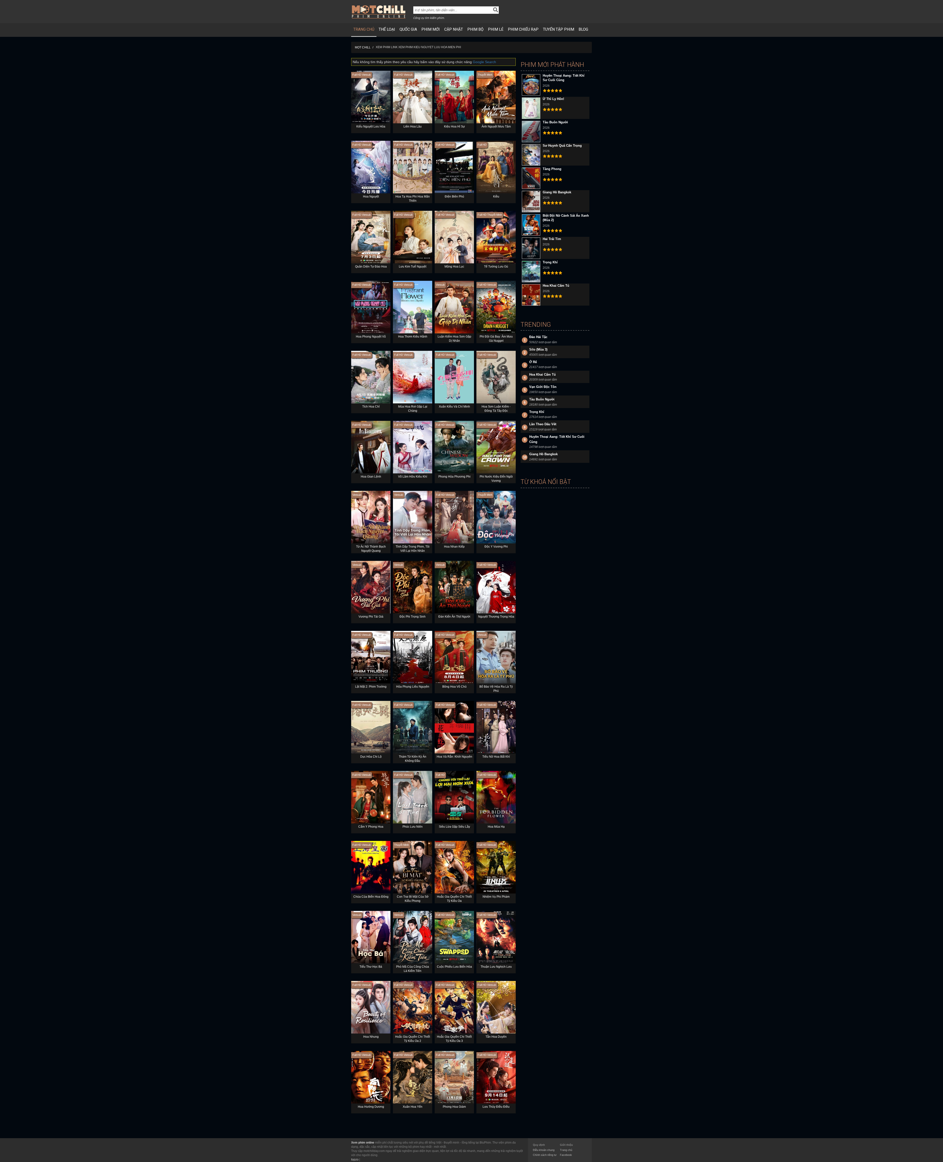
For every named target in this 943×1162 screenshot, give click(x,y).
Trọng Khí (550, 262)
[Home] (378, 12)
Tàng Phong (552, 169)
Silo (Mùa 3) (538, 349)
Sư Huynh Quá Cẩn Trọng (562, 145)
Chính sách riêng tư (544, 1154)
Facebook (566, 1154)
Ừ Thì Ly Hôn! (553, 99)
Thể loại (387, 29)
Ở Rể (533, 362)
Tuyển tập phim (558, 29)
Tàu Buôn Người (555, 122)
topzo (355, 1159)
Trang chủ (363, 29)
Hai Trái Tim (552, 239)
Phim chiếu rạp (523, 29)
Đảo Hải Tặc (538, 337)
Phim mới (430, 29)
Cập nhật (453, 29)
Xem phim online (362, 1142)
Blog (583, 29)
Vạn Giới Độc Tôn (542, 387)
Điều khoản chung (544, 1149)
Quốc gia (408, 29)
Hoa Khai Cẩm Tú (556, 285)
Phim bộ (475, 29)
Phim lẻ (495, 29)
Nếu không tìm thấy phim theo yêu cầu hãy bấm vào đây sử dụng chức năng (424, 62)
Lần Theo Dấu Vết (542, 424)
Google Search (484, 62)
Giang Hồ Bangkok (557, 192)
